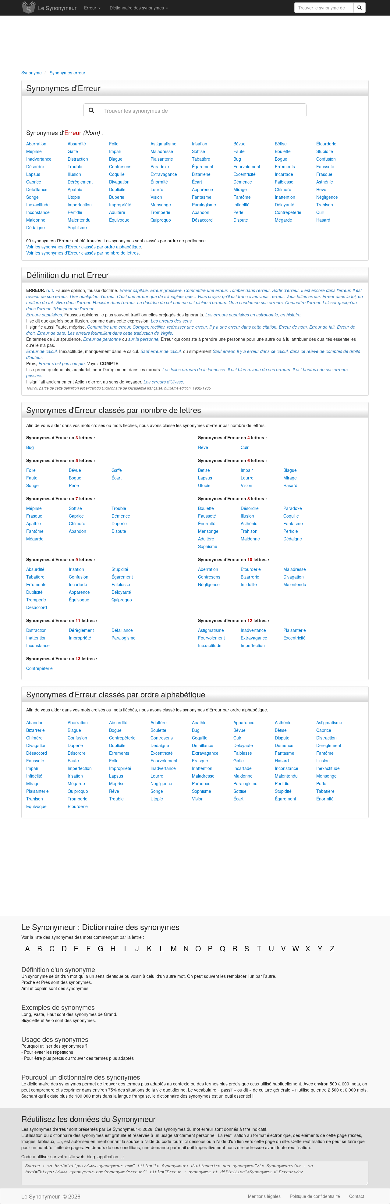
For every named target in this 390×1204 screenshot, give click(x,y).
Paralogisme (204, 204)
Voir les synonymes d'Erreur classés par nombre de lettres (82, 253)
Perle (238, 212)
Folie (114, 144)
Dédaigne (35, 227)
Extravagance (164, 174)
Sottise (198, 151)
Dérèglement (80, 182)
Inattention (285, 197)
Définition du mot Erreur (67, 274)
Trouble (75, 166)
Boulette (283, 151)
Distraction (78, 159)
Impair (115, 151)
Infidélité (241, 204)
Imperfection (80, 204)
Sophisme (77, 227)
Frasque (324, 174)
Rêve (321, 189)
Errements (285, 166)
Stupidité (324, 151)
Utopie (74, 197)
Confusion (326, 159)
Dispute (240, 220)
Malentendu (79, 220)
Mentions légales (264, 1196)
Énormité (159, 182)
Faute (239, 151)
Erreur (91, 8)
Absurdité (77, 144)
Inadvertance (38, 159)
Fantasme (201, 197)
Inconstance (38, 212)
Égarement (202, 166)
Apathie (75, 189)
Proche (28, 982)
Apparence (202, 189)
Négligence (327, 197)
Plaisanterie (162, 159)
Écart (197, 182)
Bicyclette (30, 1020)
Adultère (117, 212)
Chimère (283, 189)
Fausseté (325, 166)
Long (26, 1014)
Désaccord (202, 220)
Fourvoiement (246, 166)
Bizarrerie (201, 174)
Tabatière (201, 159)
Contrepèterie (288, 212)
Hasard (323, 220)
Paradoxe (160, 166)
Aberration (36, 144)
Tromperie (160, 212)
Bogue (281, 159)
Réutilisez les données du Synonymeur (88, 1118)
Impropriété (120, 204)
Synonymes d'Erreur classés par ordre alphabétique (115, 694)
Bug (237, 159)
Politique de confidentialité (315, 1196)
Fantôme (242, 197)
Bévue (239, 144)
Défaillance (37, 189)
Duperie (116, 197)
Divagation (119, 182)
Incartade (284, 174)
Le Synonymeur (57, 8)
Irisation (199, 144)
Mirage (240, 189)
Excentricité (244, 174)
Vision (156, 197)
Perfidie (75, 212)
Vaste (39, 1014)
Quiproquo (161, 220)
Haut (51, 1014)
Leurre (157, 189)
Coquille (117, 174)
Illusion (74, 174)
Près (45, 982)
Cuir (320, 212)
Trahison (324, 204)
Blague (115, 159)
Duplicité (117, 189)
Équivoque (119, 220)
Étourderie (326, 144)
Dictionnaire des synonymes (137, 8)
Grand (110, 1014)
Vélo (50, 1020)
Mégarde (283, 220)
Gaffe (73, 151)
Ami (25, 988)
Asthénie (324, 182)
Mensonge (161, 204)
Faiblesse (284, 182)
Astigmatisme (163, 144)
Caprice (33, 182)
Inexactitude (38, 204)
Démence (242, 182)
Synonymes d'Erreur (63, 88)
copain (41, 988)
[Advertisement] (195, 41)
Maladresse (162, 151)
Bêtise (281, 144)
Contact (356, 1196)
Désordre (35, 166)
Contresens (120, 166)
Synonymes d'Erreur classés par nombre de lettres (113, 409)
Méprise (34, 151)
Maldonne (35, 220)
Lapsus (33, 174)
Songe (32, 197)
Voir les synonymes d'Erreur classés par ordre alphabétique (83, 247)
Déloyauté (284, 204)
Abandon (200, 212)
